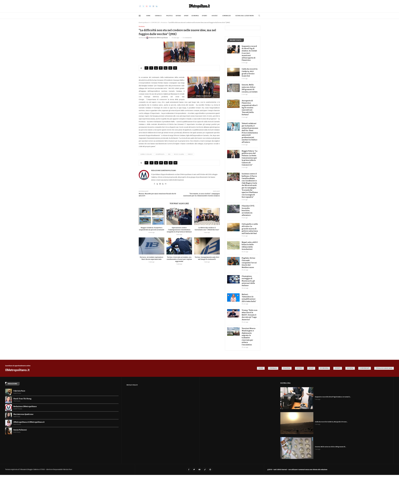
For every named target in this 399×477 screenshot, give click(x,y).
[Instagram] (153, 6)
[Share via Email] (175, 68)
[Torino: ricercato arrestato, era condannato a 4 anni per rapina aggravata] (179, 245)
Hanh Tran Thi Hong (22, 399)
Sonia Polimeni (20, 430)
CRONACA (158, 15)
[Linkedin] (156, 6)
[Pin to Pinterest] (161, 68)
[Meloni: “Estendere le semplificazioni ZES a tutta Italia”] (233, 297)
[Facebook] (140, 6)
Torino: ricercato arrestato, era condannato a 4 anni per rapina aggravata (179, 259)
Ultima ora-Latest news (244, 15)
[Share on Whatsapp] (170, 68)
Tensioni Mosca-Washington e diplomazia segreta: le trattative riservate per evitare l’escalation (249, 336)
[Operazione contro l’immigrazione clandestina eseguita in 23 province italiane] (179, 216)
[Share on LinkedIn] (165, 68)
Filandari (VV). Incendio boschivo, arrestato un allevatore (248, 210)
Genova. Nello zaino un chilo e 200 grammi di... (330, 446)
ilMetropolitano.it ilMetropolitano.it (28, 422)
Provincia (164, 22)
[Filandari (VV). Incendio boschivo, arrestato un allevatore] (233, 209)
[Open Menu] (140, 16)
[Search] (259, 16)
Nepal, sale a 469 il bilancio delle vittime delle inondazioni (250, 245)
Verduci (190, 154)
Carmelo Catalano (146, 154)
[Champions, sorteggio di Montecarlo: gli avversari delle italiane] (233, 279)
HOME (148, 15)
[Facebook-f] (189, 469)
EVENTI (204, 15)
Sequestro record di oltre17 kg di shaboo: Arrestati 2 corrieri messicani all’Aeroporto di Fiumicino (249, 53)
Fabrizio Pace (19, 391)
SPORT (186, 15)
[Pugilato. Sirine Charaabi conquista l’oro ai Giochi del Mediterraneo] (233, 261)
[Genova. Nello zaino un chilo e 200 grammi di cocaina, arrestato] (233, 88)
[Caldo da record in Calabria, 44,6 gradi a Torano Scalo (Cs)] (233, 72)
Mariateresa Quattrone (23, 414)
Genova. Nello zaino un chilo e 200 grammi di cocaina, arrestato (249, 88)
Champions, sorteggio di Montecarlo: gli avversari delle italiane (248, 281)
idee (169, 154)
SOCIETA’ (215, 15)
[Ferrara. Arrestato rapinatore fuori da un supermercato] (151, 245)
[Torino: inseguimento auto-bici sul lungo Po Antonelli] (207, 245)
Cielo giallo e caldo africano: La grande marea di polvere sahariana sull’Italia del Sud (250, 228)
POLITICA (169, 15)
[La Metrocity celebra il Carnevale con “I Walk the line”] (207, 216)
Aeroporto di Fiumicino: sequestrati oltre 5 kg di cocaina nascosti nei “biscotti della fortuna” (249, 108)
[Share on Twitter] (156, 68)
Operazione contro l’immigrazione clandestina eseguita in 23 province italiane (179, 230)
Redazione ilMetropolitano (163, 170)
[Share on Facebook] (151, 68)
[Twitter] (143, 6)
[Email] (150, 6)
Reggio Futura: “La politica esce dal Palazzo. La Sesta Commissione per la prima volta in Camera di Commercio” (249, 158)
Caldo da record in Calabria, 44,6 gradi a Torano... (331, 422)
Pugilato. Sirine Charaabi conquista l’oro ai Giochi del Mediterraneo (249, 262)
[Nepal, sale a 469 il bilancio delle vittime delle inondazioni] (233, 245)
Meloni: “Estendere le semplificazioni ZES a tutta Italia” (249, 297)
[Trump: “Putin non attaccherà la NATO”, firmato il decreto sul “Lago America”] (233, 313)
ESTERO (178, 15)
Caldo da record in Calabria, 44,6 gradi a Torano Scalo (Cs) (250, 72)
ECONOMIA (195, 15)
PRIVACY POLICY (132, 385)
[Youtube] (146, 6)
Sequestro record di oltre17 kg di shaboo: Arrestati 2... (333, 397)
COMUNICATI (226, 15)
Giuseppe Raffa (160, 154)
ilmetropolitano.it (144, 22)
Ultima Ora (285, 383)
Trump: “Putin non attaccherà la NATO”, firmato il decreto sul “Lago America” (249, 315)
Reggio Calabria (179, 154)
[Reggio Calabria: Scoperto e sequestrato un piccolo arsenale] (151, 216)
